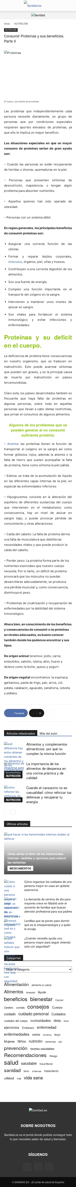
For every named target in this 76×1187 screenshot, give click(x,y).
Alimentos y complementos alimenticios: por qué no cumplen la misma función (46, 748)
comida (20, 1007)
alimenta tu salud (41, 985)
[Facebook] (27, 1167)
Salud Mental (46, 1063)
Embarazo (28, 1028)
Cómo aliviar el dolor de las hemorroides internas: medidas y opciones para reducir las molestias (36, 858)
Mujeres (9, 1041)
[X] (49, 1167)
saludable (29, 1063)
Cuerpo (57, 1007)
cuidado (10, 1014)
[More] (49, 713)
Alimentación (16, 984)
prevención (15, 1048)
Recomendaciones (25, 1055)
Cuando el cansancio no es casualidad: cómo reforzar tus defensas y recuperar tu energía (49, 794)
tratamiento (51, 1071)
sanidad (12, 1070)
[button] (6, 5)
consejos (38, 1006)
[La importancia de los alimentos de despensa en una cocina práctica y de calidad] (14, 769)
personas (50, 1041)
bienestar (41, 999)
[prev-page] (6, 811)
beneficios (15, 999)
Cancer (59, 1000)
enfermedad (46, 1027)
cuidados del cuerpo (16, 1021)
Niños (22, 1041)
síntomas (36, 1071)
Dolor (66, 1020)
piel (60, 1041)
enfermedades (16, 1034)
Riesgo (53, 1056)
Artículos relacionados (20, 733)
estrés (36, 1034)
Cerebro (8, 1007)
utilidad (9, 1078)
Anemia (12, 444)
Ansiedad (30, 992)
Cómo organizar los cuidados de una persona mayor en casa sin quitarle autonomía (48, 886)
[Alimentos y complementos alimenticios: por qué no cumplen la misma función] (14, 759)
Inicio (7, 23)
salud (11, 1062)
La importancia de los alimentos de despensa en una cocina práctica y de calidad (46, 770)
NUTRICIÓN (21, 23)
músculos (15, 262)
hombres (47, 1034)
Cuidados (58, 1014)
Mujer (57, 1034)
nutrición (36, 1041)
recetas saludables (42, 1048)
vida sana (33, 1077)
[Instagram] (38, 1167)
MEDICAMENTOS (20, 868)
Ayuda (42, 992)
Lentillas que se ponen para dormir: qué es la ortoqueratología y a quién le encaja (47, 925)
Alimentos (13, 991)
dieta (57, 1020)
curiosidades (40, 1020)
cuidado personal (33, 1014)
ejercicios (11, 1027)
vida (19, 1078)
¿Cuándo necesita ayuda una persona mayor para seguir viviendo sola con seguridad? (47, 942)
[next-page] (13, 811)
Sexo (26, 1071)
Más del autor (48, 733)
